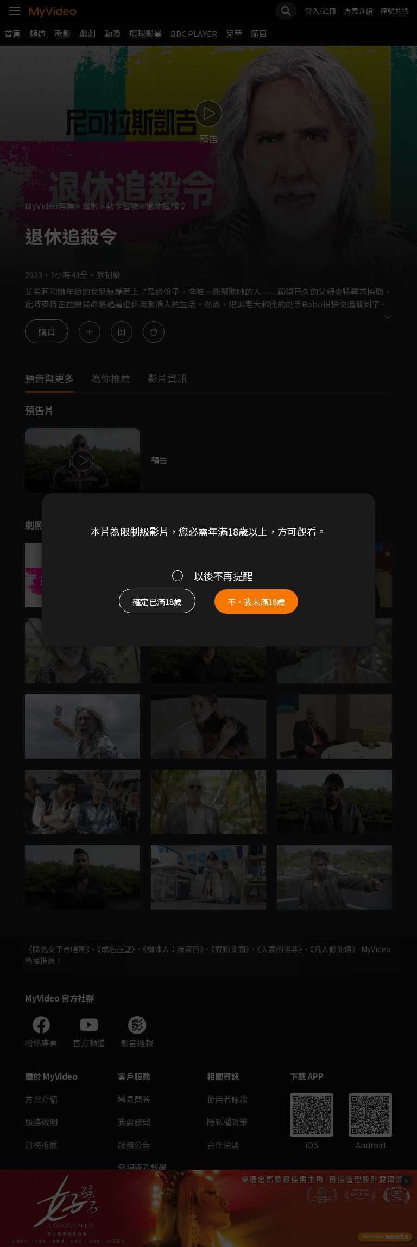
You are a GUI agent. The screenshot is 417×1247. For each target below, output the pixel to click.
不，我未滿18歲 (256, 601)
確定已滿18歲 (157, 601)
